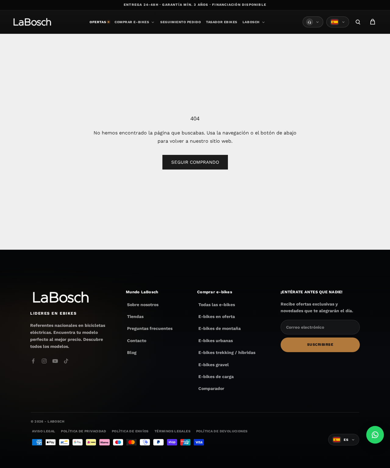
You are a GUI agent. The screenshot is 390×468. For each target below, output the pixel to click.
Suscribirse (320, 344)
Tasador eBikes (221, 22)
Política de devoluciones (221, 431)
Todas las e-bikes (216, 304)
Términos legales (172, 431)
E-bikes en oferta (216, 316)
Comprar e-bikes (132, 22)
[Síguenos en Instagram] (44, 361)
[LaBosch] (32, 22)
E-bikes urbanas (215, 340)
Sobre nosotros (142, 304)
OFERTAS (98, 22)
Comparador (211, 388)
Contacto (136, 340)
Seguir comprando (195, 162)
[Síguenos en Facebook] (33, 361)
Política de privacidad (83, 431)
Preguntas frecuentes (149, 328)
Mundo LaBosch (142, 291)
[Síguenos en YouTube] (55, 361)
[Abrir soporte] (313, 21)
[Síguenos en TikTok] (66, 361)
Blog (131, 352)
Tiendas (135, 316)
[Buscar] (358, 22)
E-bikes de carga (216, 376)
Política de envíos (130, 431)
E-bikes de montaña (219, 328)
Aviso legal (43, 431)
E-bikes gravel (213, 364)
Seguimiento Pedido (180, 22)
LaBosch (251, 22)
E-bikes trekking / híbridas (226, 352)
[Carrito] (372, 22)
